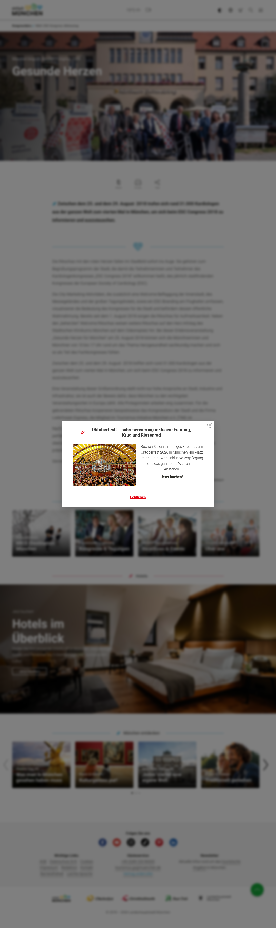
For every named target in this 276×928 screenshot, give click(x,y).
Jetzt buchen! (172, 477)
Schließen (138, 497)
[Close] (209, 425)
